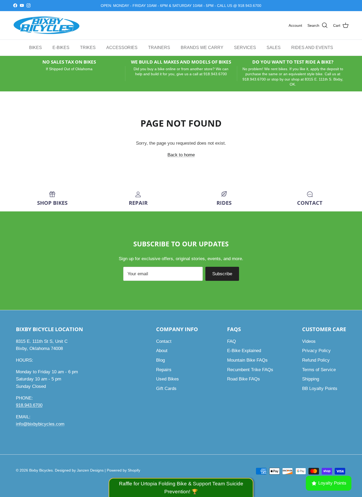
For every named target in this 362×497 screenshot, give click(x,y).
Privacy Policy (316, 350)
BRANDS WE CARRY (202, 47)
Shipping (310, 378)
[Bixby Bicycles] (46, 25)
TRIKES (88, 47)
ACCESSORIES (122, 47)
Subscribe (222, 273)
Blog (160, 360)
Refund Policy (316, 360)
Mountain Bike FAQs (247, 360)
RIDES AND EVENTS (312, 47)
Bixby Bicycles (41, 470)
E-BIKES (60, 47)
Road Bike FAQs (243, 378)
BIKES (35, 47)
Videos (309, 341)
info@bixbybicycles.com (40, 424)
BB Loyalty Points (319, 388)
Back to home (181, 154)
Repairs (163, 369)
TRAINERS (159, 47)
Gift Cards (166, 388)
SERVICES (245, 47)
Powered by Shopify (123, 470)
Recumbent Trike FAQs (250, 369)
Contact (163, 341)
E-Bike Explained (244, 350)
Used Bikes (167, 378)
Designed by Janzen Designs (79, 470)
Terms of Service (319, 369)
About (161, 350)
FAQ (231, 341)
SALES (274, 47)
